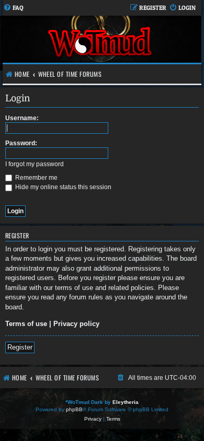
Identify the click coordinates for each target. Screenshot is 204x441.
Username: (22, 118)
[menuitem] (13, 8)
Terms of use (26, 324)
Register (19, 347)
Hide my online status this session (62, 187)
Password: (21, 143)
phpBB (74, 409)
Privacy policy (76, 324)
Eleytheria (125, 402)
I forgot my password (34, 164)
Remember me (36, 177)
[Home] (100, 43)
